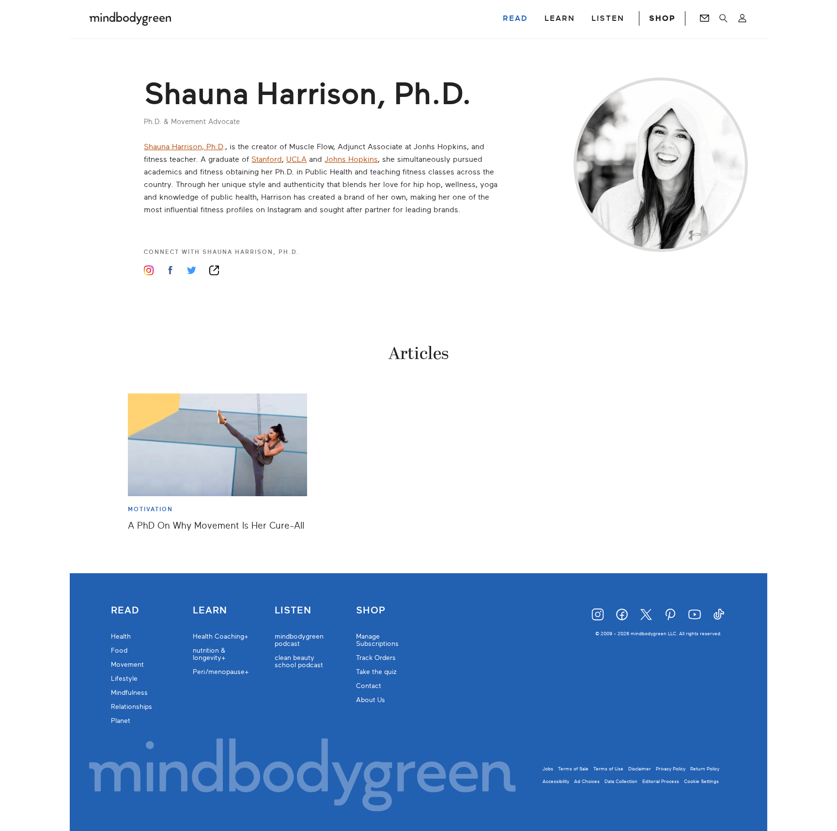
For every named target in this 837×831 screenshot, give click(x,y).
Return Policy (704, 768)
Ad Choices (587, 781)
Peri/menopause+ (221, 671)
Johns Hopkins (351, 159)
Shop (371, 610)
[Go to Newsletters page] (704, 18)
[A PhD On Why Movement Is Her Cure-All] (217, 444)
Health (121, 636)
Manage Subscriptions (377, 640)
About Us (370, 700)
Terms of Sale (573, 768)
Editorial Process (660, 781)
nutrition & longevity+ (209, 654)
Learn (210, 610)
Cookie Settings (701, 781)
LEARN (559, 18)
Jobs (547, 768)
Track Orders (376, 657)
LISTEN (607, 18)
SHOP (662, 18)
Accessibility (555, 781)
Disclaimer (639, 768)
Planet (120, 720)
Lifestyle (124, 678)
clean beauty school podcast (299, 661)
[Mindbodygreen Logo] (130, 18)
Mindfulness (129, 692)
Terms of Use (608, 768)
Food (119, 650)
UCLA (296, 159)
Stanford (266, 159)
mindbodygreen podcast (299, 640)
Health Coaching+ (220, 636)
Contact (368, 686)
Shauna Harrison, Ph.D (183, 146)
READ (515, 18)
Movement (127, 664)
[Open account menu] (742, 18)
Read (125, 610)
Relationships (131, 706)
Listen (293, 610)
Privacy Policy (670, 768)
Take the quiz (376, 671)
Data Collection (620, 781)
